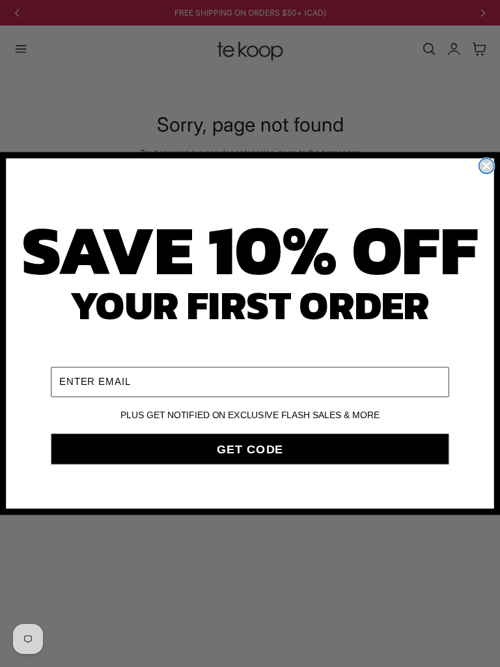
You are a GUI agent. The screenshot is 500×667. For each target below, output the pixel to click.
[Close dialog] (486, 165)
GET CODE (250, 448)
